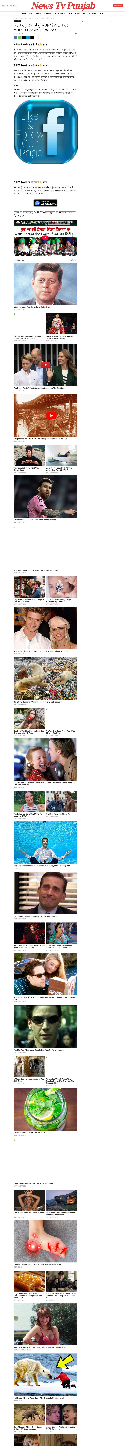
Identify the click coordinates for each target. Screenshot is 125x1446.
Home (15, 18)
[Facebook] (15, 37)
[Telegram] (28, 37)
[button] (14, 6)
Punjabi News (22, 18)
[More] (37, 37)
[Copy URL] (32, 37)
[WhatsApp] (20, 37)
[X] (24, 37)
